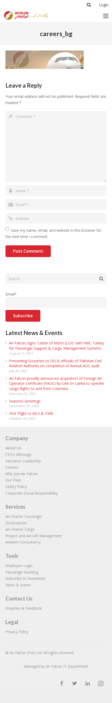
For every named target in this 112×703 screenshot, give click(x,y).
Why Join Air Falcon (21, 473)
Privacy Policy (16, 631)
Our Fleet (13, 480)
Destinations (16, 522)
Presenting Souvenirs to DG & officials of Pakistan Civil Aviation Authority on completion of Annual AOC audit (55, 363)
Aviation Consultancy (23, 542)
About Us (13, 447)
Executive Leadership (23, 460)
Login (103, 4)
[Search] (89, 4)
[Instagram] (100, 683)
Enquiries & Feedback (23, 608)
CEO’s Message (18, 454)
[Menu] (105, 15)
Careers (11, 467)
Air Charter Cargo (20, 529)
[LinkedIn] (87, 683)
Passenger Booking (21, 572)
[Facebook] (61, 683)
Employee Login (19, 565)
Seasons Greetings (25, 401)
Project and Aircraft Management (33, 535)
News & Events (18, 584)
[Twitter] (74, 683)
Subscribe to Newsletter (25, 578)
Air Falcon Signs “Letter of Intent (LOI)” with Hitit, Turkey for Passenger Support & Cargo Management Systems (56, 346)
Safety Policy (16, 486)
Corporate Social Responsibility (31, 493)
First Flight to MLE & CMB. (31, 413)
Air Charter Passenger (23, 516)
